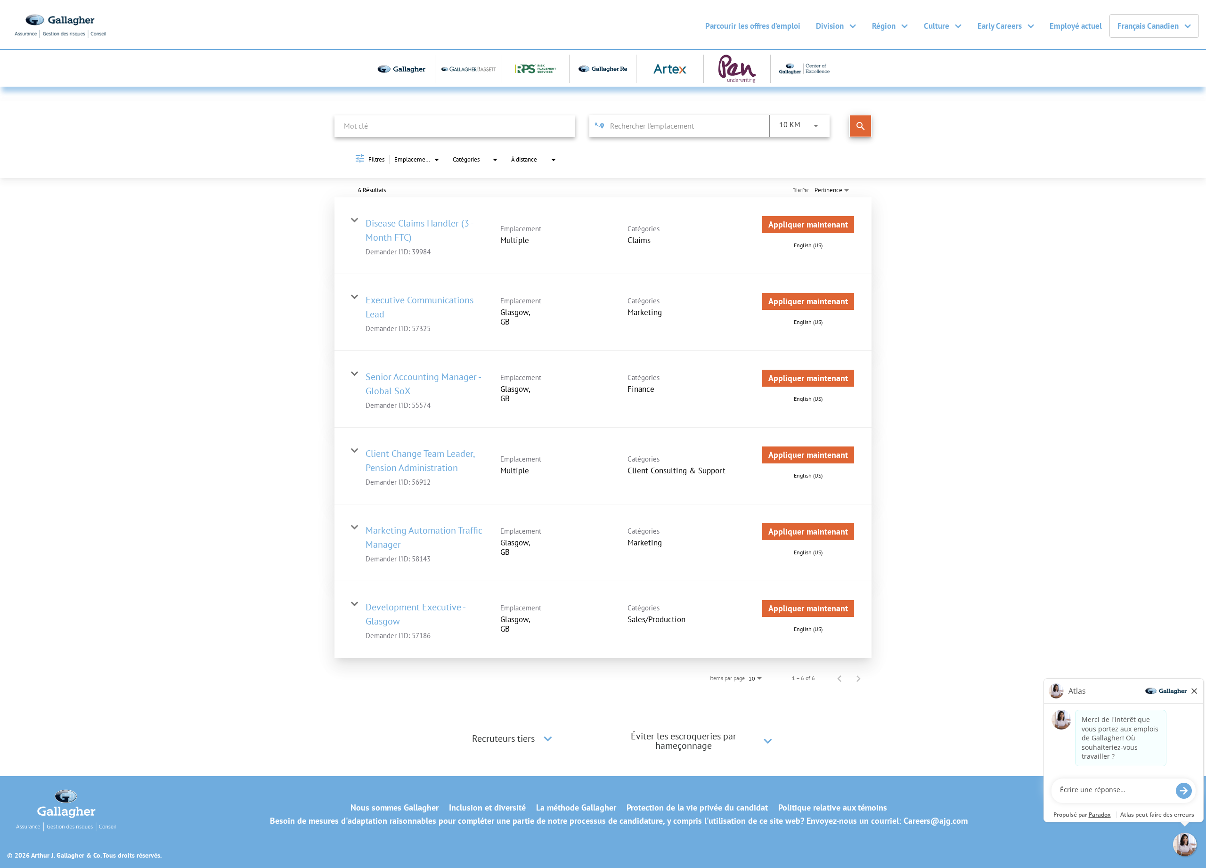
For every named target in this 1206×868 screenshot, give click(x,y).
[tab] (513, 738)
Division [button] (830, 26)
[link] (603, 235)
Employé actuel (1076, 26)
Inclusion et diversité (487, 807)
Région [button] (884, 26)
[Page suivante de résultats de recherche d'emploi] (858, 678)
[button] (548, 738)
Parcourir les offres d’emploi (752, 26)
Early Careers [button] (1000, 26)
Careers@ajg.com (936, 820)
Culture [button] (936, 26)
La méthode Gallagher (576, 807)
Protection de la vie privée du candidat (697, 807)
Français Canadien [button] (1148, 26)
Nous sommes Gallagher (394, 807)
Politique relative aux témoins (832, 807)
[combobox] (455, 126)
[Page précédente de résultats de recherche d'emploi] (839, 678)
